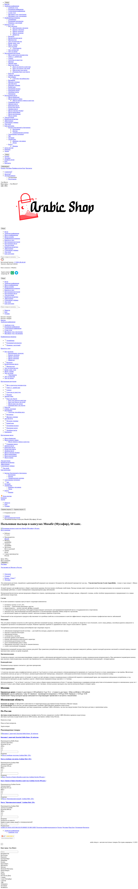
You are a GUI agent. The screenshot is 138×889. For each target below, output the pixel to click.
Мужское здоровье (14, 85)
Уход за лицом (12, 51)
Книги (10, 144)
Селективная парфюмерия (16, 11)
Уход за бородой (13, 50)
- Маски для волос (18, 31)
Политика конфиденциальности (46, 827)
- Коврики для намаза (19, 141)
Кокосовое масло (13, 105)
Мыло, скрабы (12, 45)
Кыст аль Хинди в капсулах (17, 400)
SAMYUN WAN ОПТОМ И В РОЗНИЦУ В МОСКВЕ (18, 827)
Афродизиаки (9, 121)
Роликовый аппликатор (15, 21)
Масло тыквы (12, 115)
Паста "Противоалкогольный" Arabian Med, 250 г (18, 802)
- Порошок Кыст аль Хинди (21, 72)
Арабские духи (13, 7)
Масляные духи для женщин (17, 16)
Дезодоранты (12, 375)
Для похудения (9, 117)
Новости (7, 310)
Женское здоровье (14, 82)
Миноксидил (12, 40)
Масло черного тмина (15, 99)
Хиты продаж (9, 148)
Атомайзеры (12, 19)
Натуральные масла (11, 95)
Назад (7, 2)
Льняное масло (13, 109)
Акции (7, 151)
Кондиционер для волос (16, 353)
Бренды (7, 4)
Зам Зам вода (12, 83)
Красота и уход (9, 24)
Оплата (7, 156)
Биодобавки (12, 77)
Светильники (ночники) (16, 134)
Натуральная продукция (12, 53)
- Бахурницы (16, 129)
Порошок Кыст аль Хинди (16, 405)
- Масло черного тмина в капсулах (23, 100)
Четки (10, 489)
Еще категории (9, 126)
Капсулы (11, 73)
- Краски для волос (18, 29)
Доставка (7, 158)
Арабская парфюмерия (12, 6)
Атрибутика (12, 139)
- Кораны (15, 146)
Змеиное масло (13, 104)
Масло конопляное (14, 112)
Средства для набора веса (16, 412)
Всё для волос (12, 26)
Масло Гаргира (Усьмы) (15, 110)
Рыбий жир (12, 87)
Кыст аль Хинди (13, 65)
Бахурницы (11, 475)
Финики (11, 61)
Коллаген (11, 36)
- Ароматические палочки (20, 132)
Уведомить (5, 562)
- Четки (14, 143)
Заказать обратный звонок (9, 264)
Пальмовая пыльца (14, 88)
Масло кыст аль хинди (15, 404)
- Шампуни (15, 34)
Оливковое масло (13, 102)
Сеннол (10, 58)
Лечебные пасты (13, 92)
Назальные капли (13, 90)
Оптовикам (79, 827)
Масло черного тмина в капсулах (18, 442)
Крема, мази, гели (14, 43)
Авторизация (12, 177)
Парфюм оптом (9, 159)
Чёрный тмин (12, 63)
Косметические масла (15, 38)
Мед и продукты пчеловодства (18, 55)
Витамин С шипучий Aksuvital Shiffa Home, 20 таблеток (19, 737)
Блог (6, 161)
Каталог (6, 318)
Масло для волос (13, 358)
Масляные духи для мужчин (17, 14)
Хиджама (11, 137)
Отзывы (7, 313)
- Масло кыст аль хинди (19, 70)
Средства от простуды (15, 60)
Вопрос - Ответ (10, 578)
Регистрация (12, 179)
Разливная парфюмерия (15, 9)
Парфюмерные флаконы (12, 18)
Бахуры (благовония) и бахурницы (19, 127)
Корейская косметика (11, 119)
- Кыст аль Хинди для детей (21, 68)
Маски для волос (13, 356)
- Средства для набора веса (20, 78)
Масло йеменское (13, 97)
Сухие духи (12, 13)
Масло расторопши (14, 114)
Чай (9, 136)
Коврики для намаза (14, 487)
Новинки (7, 149)
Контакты (8, 163)
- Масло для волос (18, 33)
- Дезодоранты (16, 48)
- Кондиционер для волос (20, 28)
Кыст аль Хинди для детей (16, 402)
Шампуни (11, 360)
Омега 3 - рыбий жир (15, 56)
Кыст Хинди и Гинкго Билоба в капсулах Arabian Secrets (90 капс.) (23, 781)
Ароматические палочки (16, 478)
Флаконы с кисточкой (15, 23)
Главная (7, 516)
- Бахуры (15, 131)
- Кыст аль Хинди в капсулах (21, 67)
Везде (6, 232)
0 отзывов (7, 535)
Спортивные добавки (11, 122)
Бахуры (10, 476)
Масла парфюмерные (11, 235)
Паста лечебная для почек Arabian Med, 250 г (16, 759)
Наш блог (72, 827)
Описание (8, 574)
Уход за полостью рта (15, 41)
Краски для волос (14, 355)
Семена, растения (14, 75)
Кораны (10, 492)
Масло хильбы (9, 237)
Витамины (11, 80)
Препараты (11, 94)
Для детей (8, 124)
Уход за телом (12, 46)
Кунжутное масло (14, 107)
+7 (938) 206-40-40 (19, 262)
